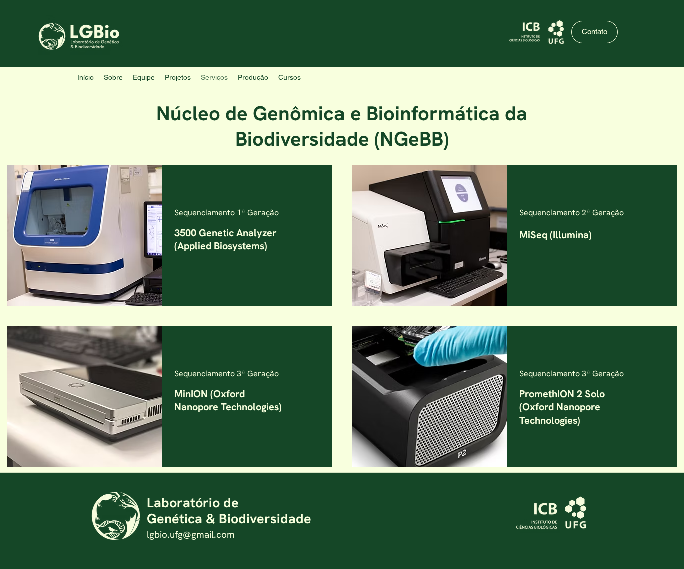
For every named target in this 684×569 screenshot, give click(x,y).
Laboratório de (193, 502)
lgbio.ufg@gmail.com (191, 534)
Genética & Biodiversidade (229, 518)
